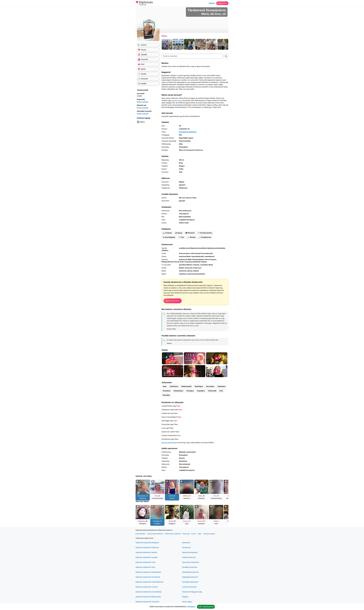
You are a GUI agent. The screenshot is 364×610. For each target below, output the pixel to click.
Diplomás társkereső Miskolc (146, 552)
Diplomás (146, 3)
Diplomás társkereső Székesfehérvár (149, 582)
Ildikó (200, 496)
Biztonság (186, 534)
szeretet (174, 100)
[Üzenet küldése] (226, 56)
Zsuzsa (185, 521)
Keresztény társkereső (190, 562)
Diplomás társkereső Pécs (145, 562)
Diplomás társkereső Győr (145, 567)
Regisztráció (222, 3)
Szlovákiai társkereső (190, 582)
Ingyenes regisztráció (172, 300)
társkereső (186, 543)
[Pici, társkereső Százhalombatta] (216, 487)
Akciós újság (187, 602)
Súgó (199, 534)
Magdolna (141, 521)
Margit (171, 521)
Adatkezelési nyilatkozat (173, 534)
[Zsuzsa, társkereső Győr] (187, 512)
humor (180, 100)
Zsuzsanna (141, 496)
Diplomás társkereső (190, 552)
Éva (156, 496)
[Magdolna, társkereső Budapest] (143, 512)
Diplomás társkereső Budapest (147, 543)
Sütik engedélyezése (206, 607)
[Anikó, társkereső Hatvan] (172, 487)
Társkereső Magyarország (192, 592)
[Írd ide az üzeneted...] (192, 56)
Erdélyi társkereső (189, 557)
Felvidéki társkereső (189, 567)
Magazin (185, 597)
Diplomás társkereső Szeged (146, 557)
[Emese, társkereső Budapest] (201, 512)
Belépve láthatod (142, 102)
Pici (215, 496)
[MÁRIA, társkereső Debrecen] (187, 487)
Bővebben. (191, 607)
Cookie (193, 534)
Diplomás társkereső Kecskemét (148, 577)
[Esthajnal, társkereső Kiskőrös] (157, 512)
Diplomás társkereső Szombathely (148, 592)
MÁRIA (185, 496)
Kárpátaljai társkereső (190, 572)
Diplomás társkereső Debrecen (147, 547)
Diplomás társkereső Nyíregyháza (148, 572)
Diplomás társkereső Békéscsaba (148, 597)
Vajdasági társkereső (190, 577)
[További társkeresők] (225, 489)
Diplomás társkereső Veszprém (147, 602)
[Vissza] (139, 489)
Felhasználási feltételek (155, 534)
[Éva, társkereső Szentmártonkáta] (157, 487)
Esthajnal (156, 521)
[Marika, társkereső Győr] (216, 512)
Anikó (171, 496)
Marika (216, 521)
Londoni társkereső (189, 587)
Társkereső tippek (209, 534)
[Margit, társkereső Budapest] (172, 512)
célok (222, 98)
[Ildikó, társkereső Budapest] (201, 487)
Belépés (212, 3)
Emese (200, 521)
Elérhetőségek (140, 534)
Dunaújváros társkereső (187, 132)
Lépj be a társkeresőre (169, 442)
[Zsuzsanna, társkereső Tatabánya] (143, 487)
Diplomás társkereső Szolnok (147, 587)
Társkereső (186, 547)
